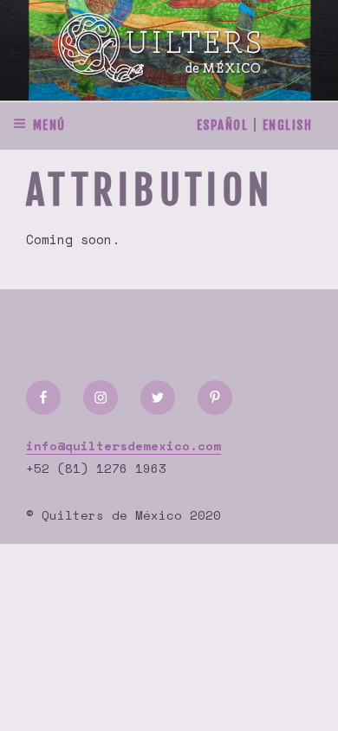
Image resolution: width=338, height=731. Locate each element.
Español (223, 125)
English (288, 125)
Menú (49, 125)
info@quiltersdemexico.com (123, 446)
